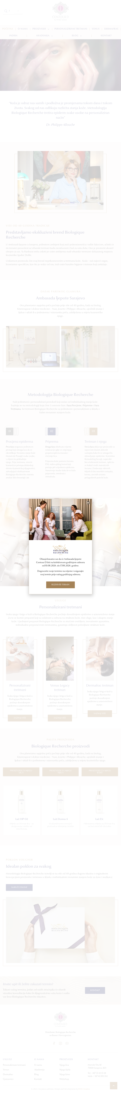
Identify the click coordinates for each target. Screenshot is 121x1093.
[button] (88, 503)
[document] (60, 546)
